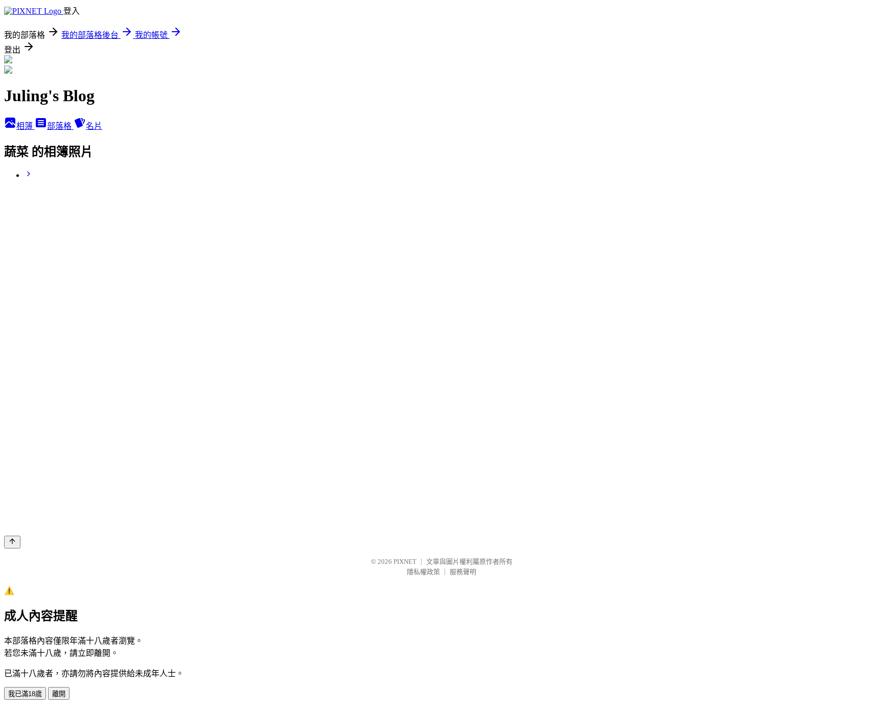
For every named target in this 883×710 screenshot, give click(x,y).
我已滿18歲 (25, 694)
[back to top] (12, 542)
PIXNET (404, 561)
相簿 (25, 126)
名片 (94, 126)
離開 (58, 694)
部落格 (60, 126)
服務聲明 (463, 572)
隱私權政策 (423, 572)
